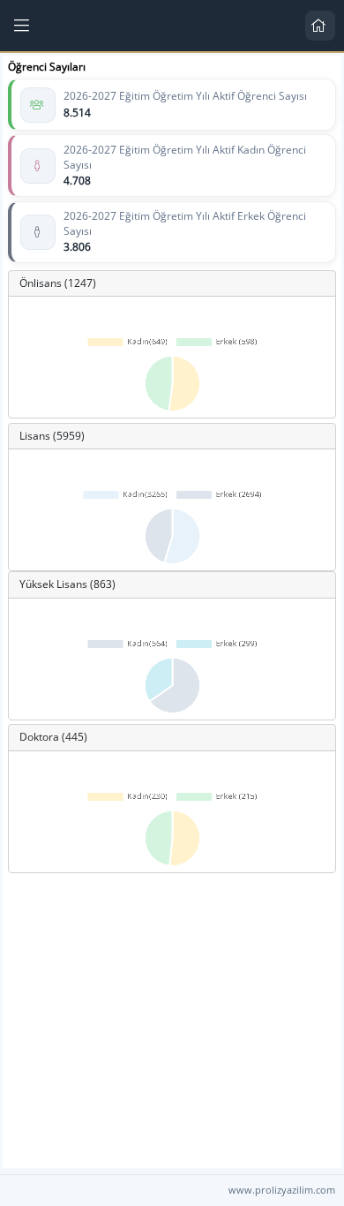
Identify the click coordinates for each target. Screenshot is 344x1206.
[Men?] (23, 25)
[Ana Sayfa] (320, 26)
